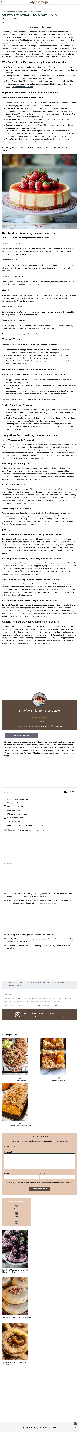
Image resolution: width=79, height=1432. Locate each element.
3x (73, 792)
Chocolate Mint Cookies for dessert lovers (48, 394)
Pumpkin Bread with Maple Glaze (20, 1125)
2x (69, 792)
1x (66, 792)
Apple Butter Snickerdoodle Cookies (14, 1363)
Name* (7, 1174)
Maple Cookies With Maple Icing (16, 1317)
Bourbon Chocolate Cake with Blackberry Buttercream (15, 1270)
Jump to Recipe (33, 27)
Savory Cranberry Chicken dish (31, 638)
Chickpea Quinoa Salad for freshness (44, 46)
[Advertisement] (39, 772)
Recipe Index (11, 11)
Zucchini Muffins (20, 1080)
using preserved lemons (51, 136)
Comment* (8, 1152)
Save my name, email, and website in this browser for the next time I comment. (40, 1183)
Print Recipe (47, 27)
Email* (43, 1174)
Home (3, 11)
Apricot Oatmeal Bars (59, 1080)
